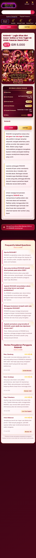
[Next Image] (32, 66)
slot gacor (9, 136)
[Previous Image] (3, 66)
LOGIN (9, 27)
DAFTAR (25, 128)
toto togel (19, 136)
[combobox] (16, 12)
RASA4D (16, 195)
